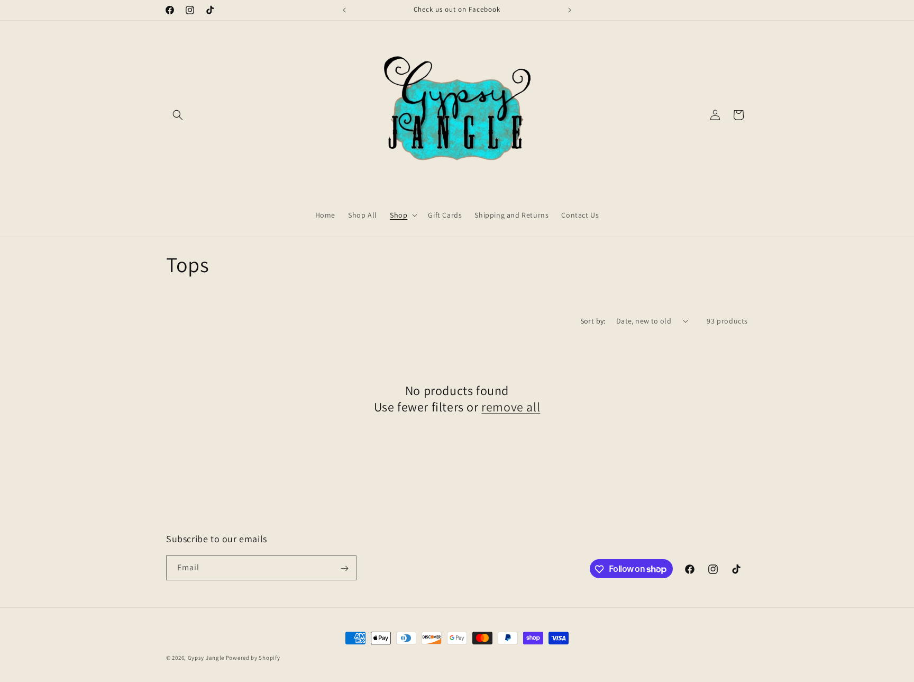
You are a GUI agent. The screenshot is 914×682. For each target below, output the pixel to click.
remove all (510, 407)
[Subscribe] (344, 568)
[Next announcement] (569, 10)
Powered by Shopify (253, 657)
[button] (177, 115)
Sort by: (593, 321)
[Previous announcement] (344, 10)
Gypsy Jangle (207, 657)
